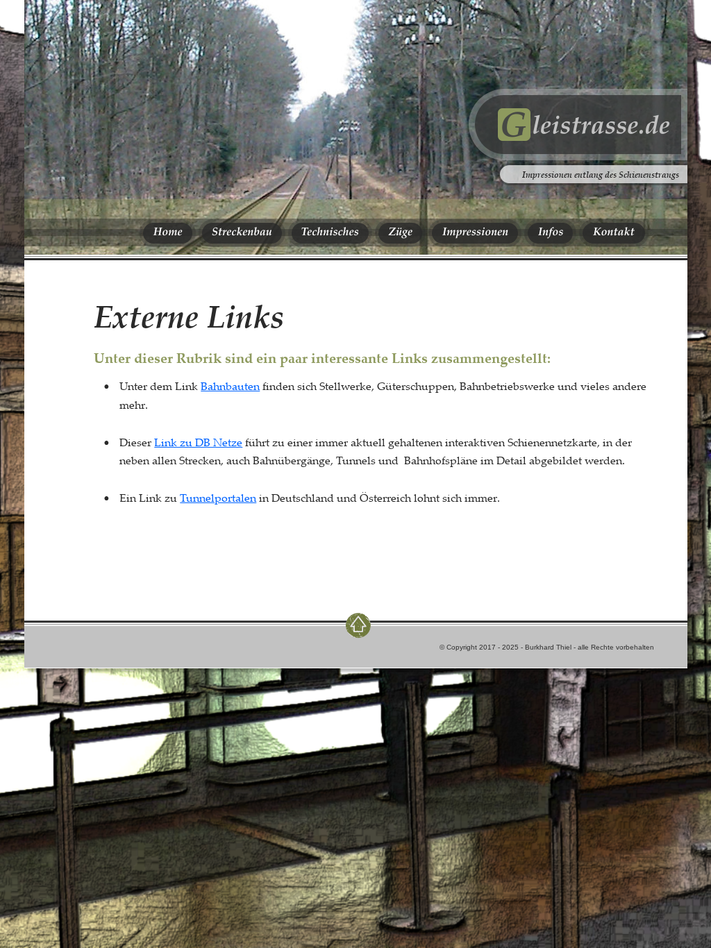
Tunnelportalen (218, 497)
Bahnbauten (230, 385)
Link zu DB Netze (198, 442)
